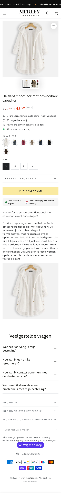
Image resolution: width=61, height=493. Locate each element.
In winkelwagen (30, 191)
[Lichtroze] (23, 142)
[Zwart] (49, 142)
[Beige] (32, 142)
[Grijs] (14, 142)
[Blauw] (40, 142)
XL (33, 166)
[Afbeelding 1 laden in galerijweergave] (26, 84)
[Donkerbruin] (6, 151)
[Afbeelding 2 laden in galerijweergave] (34, 84)
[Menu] (4, 13)
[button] (47, 13)
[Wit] (6, 142)
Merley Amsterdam (28, 478)
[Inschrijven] (56, 430)
